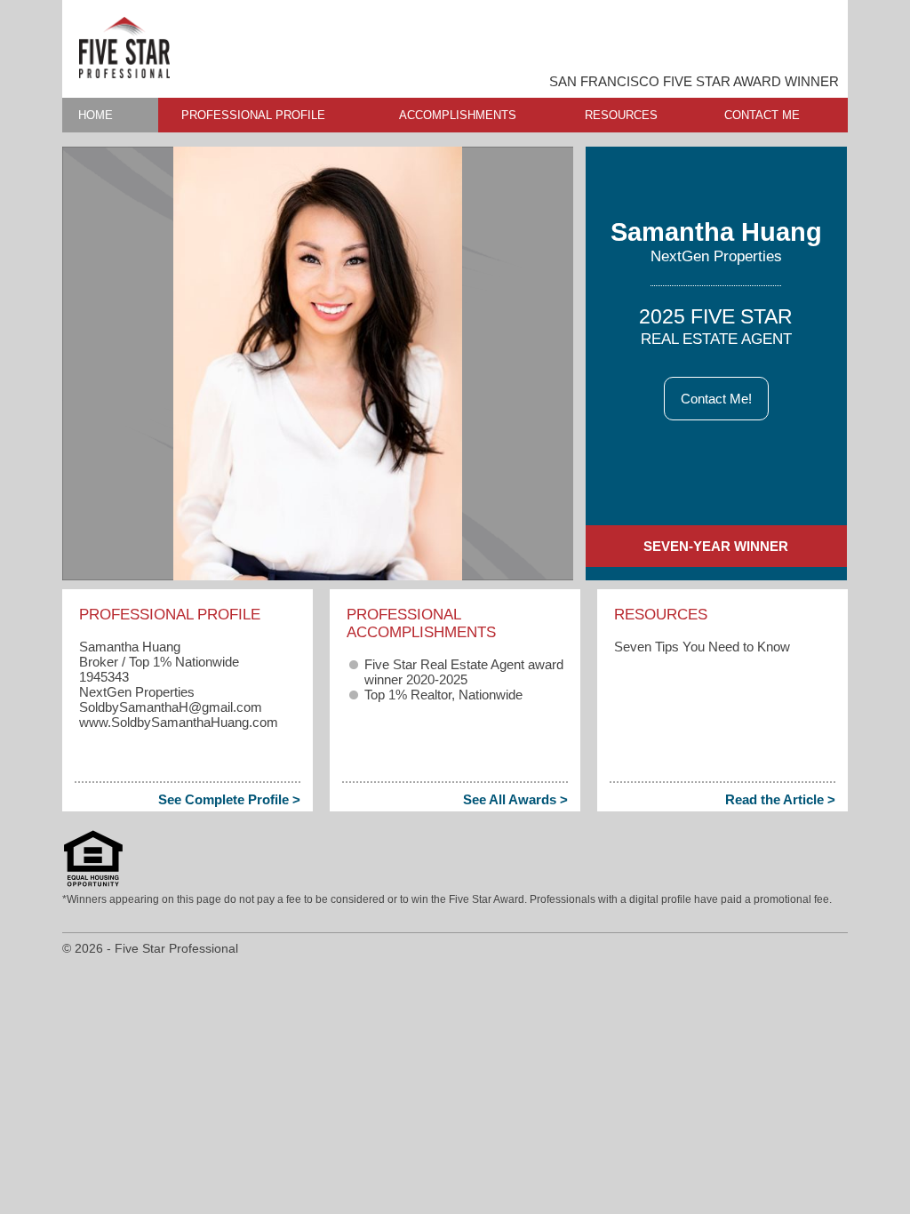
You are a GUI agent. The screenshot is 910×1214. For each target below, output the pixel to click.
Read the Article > (780, 799)
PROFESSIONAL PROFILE (253, 115)
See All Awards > (515, 799)
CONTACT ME (762, 115)
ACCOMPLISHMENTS (457, 115)
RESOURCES (621, 115)
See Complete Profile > (229, 799)
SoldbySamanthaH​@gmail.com (170, 707)
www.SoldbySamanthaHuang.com (178, 722)
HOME (95, 115)
